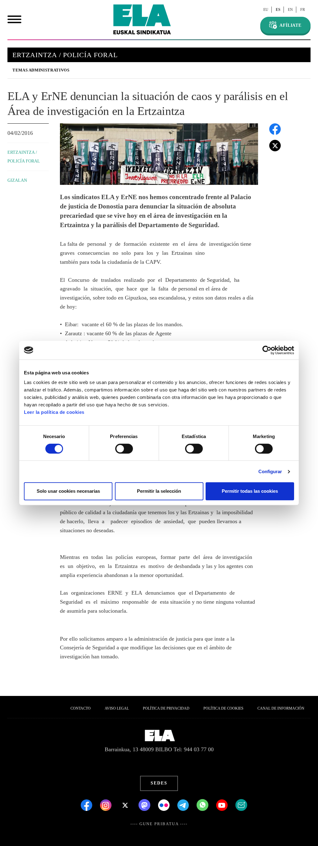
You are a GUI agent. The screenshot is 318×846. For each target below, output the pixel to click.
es (278, 9)
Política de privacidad (166, 708)
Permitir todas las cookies (250, 491)
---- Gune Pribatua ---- (159, 824)
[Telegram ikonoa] (183, 804)
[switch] (124, 449)
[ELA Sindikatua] (142, 19)
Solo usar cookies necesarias (68, 491)
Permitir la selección (159, 491)
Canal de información (280, 708)
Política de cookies (223, 708)
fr (302, 9)
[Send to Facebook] (275, 128)
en (290, 9)
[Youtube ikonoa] (222, 804)
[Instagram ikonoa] (106, 804)
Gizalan (17, 180)
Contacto (80, 708)
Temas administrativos (40, 70)
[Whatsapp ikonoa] (203, 804)
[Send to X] (275, 145)
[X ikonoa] (125, 804)
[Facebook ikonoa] (87, 804)
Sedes (159, 783)
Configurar (270, 471)
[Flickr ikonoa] (164, 804)
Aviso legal (117, 708)
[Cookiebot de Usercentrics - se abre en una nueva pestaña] (267, 350)
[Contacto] (241, 804)
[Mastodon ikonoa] (145, 804)
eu (265, 9)
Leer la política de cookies (54, 412)
